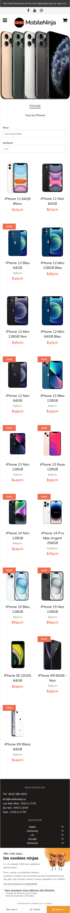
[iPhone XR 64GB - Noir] (52, 654)
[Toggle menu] (62, 826)
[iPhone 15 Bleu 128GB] (17, 585)
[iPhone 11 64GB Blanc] (17, 177)
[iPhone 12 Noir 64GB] (17, 374)
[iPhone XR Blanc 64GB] (17, 723)
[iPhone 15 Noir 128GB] (52, 585)
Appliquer (8, 142)
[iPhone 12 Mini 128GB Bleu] (52, 241)
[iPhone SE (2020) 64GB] (17, 654)
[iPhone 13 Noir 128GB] (17, 443)
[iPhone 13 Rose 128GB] (52, 443)
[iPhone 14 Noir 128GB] (17, 512)
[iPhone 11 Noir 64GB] (52, 177)
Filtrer (6, 127)
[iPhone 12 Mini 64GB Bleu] (52, 310)
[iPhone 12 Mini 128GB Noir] (17, 310)
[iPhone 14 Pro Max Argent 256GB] (52, 512)
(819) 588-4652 (17, 794)
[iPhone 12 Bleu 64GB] (17, 241)
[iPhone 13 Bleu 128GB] (52, 374)
